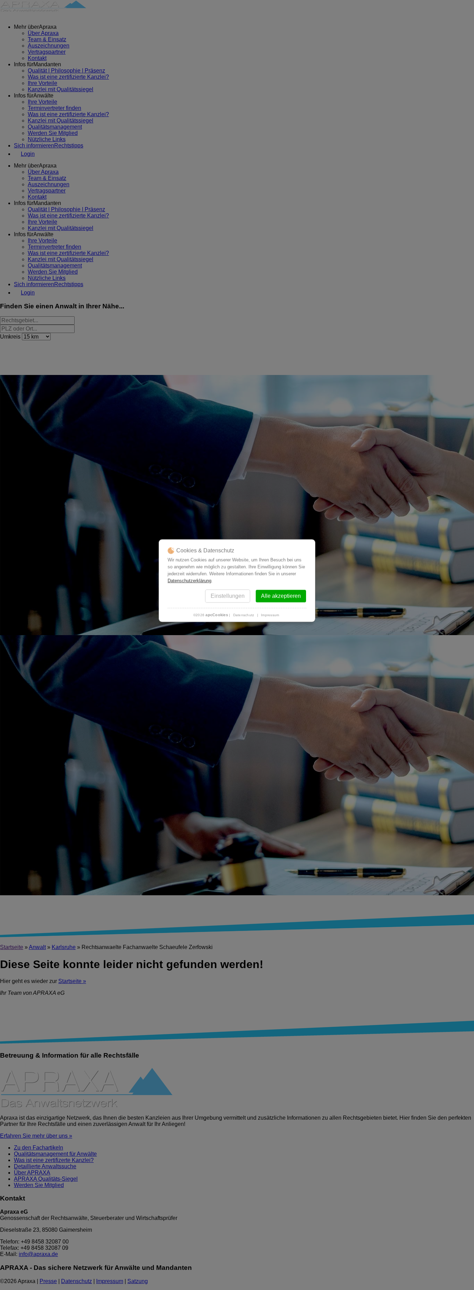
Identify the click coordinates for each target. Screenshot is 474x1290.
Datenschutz (243, 615)
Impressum (270, 615)
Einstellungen (228, 596)
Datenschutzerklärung (189, 580)
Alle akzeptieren (281, 596)
